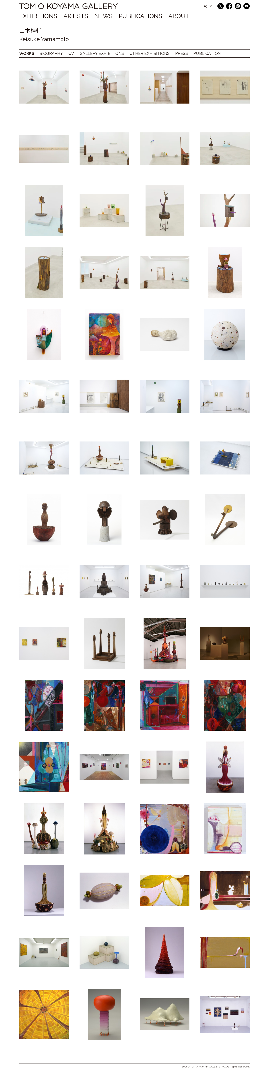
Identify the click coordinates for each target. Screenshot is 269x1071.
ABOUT (178, 16)
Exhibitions (38, 16)
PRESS (181, 53)
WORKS (26, 53)
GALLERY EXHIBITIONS (102, 53)
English (207, 6)
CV (71, 53)
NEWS (103, 16)
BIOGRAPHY (51, 53)
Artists (75, 16)
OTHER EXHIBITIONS (150, 53)
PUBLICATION (207, 53)
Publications (140, 16)
